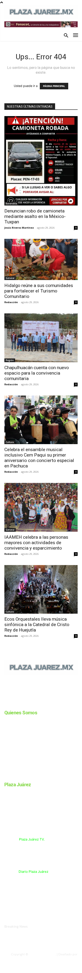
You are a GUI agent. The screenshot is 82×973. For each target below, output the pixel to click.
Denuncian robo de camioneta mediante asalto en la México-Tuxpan (35, 216)
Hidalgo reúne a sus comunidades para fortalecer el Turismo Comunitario (38, 291)
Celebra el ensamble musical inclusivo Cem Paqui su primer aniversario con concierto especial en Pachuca (39, 458)
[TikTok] (39, 704)
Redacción (11, 302)
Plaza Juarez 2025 (42, 954)
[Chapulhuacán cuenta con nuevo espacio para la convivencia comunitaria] (41, 337)
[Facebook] (6, 704)
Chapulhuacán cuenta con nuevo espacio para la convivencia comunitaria (36, 373)
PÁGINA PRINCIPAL (54, 86)
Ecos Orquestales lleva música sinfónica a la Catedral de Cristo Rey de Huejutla (36, 624)
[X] (49, 704)
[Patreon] (28, 704)
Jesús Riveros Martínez (19, 227)
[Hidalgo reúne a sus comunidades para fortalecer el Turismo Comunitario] (41, 259)
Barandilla (11, 203)
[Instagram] (17, 704)
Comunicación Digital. (62, 958)
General (10, 278)
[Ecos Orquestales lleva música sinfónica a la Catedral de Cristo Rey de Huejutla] (41, 589)
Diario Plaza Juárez (33, 871)
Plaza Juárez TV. (32, 839)
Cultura (10, 442)
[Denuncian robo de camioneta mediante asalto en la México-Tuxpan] (41, 160)
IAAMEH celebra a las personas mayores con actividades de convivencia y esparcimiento (36, 543)
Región (10, 360)
